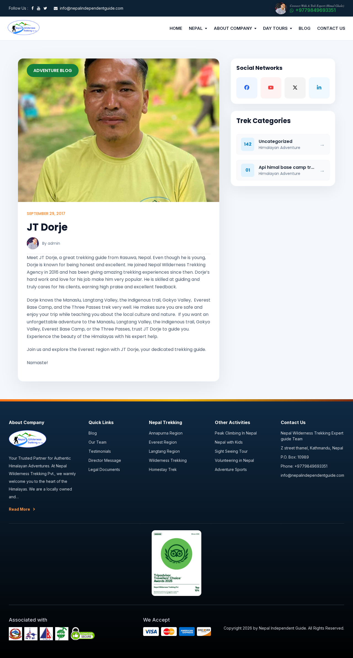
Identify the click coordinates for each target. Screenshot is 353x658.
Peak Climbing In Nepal (236, 433)
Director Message (105, 460)
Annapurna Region (166, 433)
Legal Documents (104, 469)
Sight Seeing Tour (231, 451)
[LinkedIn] (319, 87)
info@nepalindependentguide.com (312, 475)
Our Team (97, 442)
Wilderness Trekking (168, 460)
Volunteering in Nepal (234, 460)
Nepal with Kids (229, 442)
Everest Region (163, 442)
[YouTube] (38, 8)
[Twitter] (45, 8)
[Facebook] (32, 8)
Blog (93, 433)
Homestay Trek (163, 469)
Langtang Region (164, 451)
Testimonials (100, 451)
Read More (19, 509)
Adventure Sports (231, 469)
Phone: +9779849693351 (304, 466)
